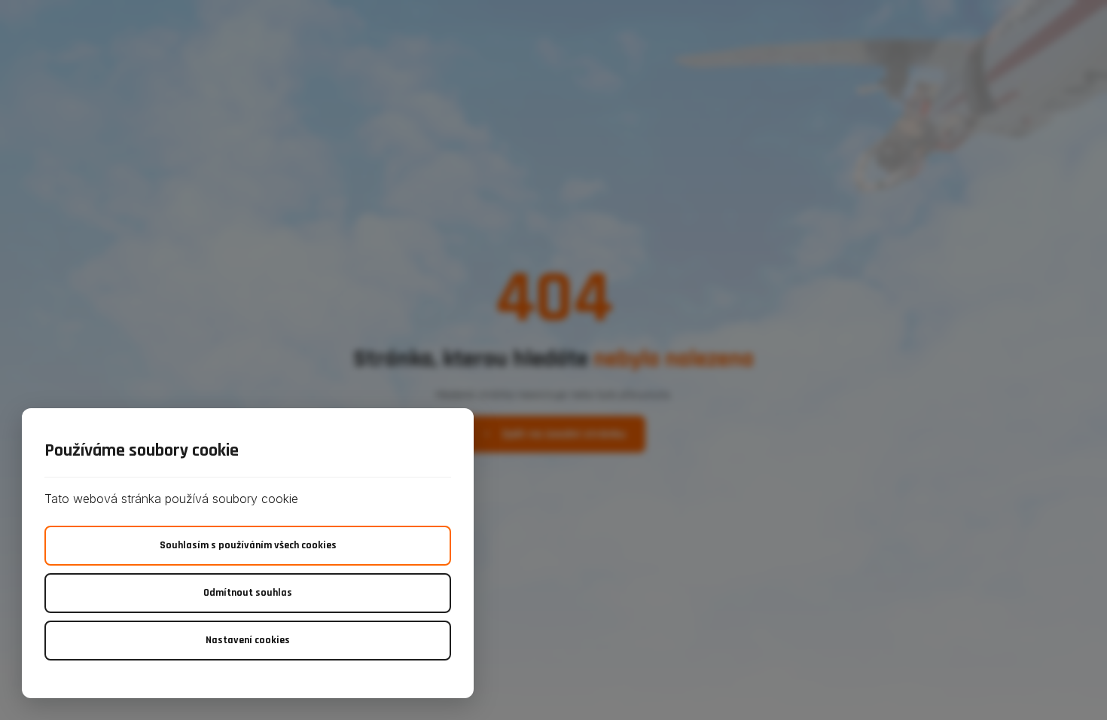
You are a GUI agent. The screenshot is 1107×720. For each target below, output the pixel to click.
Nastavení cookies (248, 640)
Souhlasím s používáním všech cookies (248, 545)
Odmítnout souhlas (247, 592)
